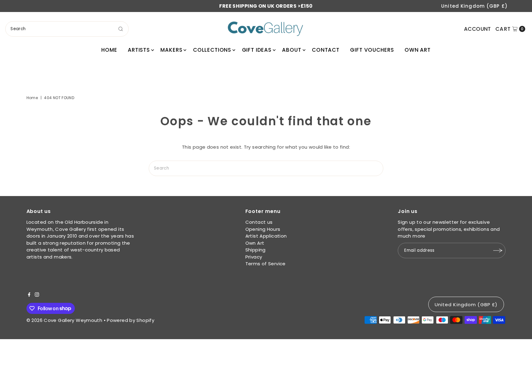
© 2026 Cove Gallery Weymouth (64, 320)
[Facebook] (29, 295)
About (291, 50)
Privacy (253, 257)
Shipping (255, 250)
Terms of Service (265, 263)
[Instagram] (37, 295)
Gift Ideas (257, 50)
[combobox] (67, 29)
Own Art (418, 50)
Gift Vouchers (372, 50)
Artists (139, 50)
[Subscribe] (498, 250)
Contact (326, 50)
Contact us (259, 222)
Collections (212, 50)
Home (109, 50)
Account (477, 29)
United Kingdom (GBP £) (474, 6)
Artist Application (266, 236)
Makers (171, 50)
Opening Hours (262, 229)
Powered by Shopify (130, 320)
